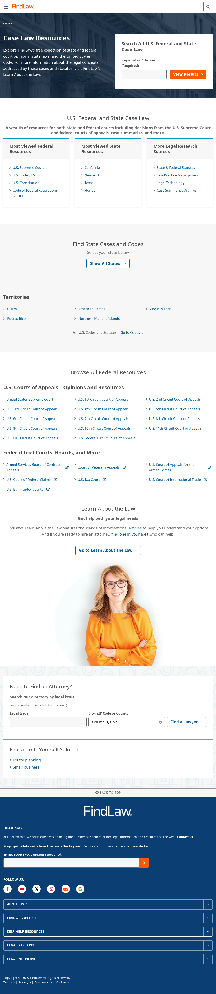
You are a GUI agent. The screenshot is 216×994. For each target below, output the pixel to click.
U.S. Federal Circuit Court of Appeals (106, 438)
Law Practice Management (178, 175)
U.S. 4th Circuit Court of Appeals (103, 409)
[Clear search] (160, 722)
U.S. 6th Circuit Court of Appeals (31, 418)
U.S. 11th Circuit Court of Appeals (175, 428)
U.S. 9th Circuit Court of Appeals (31, 428)
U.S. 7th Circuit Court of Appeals (103, 418)
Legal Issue (19, 713)
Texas (89, 182)
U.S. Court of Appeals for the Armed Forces (171, 467)
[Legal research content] (207, 945)
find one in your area (129, 534)
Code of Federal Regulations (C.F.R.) (35, 193)
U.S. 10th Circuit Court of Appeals (104, 428)
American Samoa (91, 309)
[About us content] (207, 904)
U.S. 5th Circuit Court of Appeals (174, 409)
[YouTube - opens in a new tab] (22, 889)
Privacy (23, 982)
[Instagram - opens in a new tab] (51, 889)
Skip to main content (108, 5)
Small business (26, 767)
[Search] (208, 6)
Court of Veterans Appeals (99, 467)
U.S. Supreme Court (28, 167)
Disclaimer (42, 982)
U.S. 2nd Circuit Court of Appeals (175, 399)
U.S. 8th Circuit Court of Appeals (174, 418)
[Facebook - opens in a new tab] (7, 889)
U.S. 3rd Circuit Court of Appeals (32, 409)
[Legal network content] (207, 959)
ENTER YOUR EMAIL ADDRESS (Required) (32, 854)
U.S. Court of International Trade (175, 479)
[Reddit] (66, 889)
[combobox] (48, 722)
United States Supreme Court (29, 399)
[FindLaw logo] (24, 7)
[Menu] (6, 6)
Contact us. (185, 837)
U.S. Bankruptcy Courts (24, 489)
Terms (7, 982)
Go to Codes (130, 332)
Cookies (61, 982)
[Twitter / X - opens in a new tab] (36, 889)
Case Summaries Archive (176, 190)
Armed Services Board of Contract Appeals (33, 467)
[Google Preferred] (80, 889)
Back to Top (110, 792)
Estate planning (27, 759)
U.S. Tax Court (89, 479)
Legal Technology (170, 182)
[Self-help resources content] (207, 931)
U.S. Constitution (26, 182)
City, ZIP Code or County (108, 713)
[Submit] (144, 863)
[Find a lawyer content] (207, 918)
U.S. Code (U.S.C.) (26, 175)
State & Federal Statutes (176, 167)
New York (92, 175)
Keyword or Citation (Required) (138, 63)
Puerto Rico (16, 318)
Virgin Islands (160, 309)
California (92, 167)
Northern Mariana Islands (99, 318)
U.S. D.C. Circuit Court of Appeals (32, 438)
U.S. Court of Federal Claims (28, 479)
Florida (90, 190)
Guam (12, 309)
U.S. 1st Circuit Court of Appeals (103, 399)
